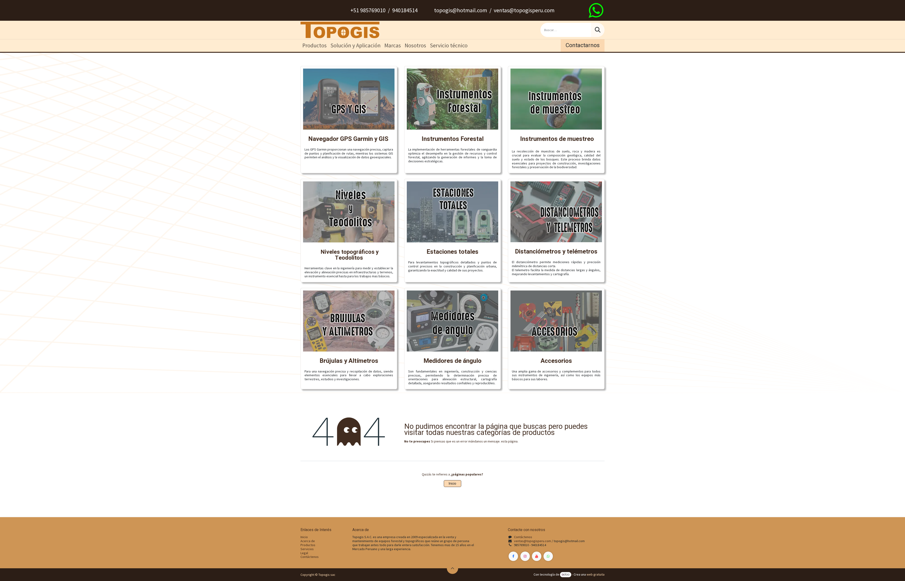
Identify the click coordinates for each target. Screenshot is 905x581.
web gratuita (596, 574)
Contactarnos (583, 45)
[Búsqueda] (598, 30)
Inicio (452, 483)
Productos (307, 545)
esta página (509, 441)
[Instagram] (525, 556)
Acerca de (307, 541)
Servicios (307, 549)
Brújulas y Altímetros (349, 360)
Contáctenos (309, 557)
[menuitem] (314, 45)
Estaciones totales (452, 251)
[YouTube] (536, 556)
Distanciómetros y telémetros (556, 251)
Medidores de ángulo (452, 360)
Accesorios (556, 360)
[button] (452, 568)
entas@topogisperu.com (533, 541)
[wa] (596, 10)
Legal (304, 553)
